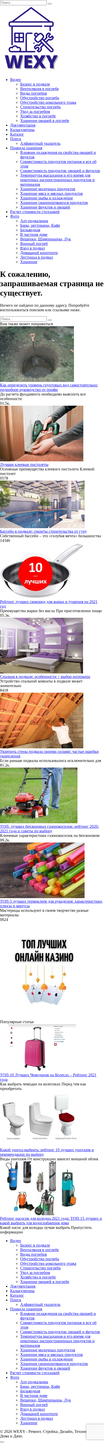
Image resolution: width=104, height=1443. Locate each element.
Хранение (28, 262)
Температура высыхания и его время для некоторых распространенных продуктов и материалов (57, 180)
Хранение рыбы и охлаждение (46, 198)
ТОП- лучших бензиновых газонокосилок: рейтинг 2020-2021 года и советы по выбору (49, 828)
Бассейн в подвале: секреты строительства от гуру (43, 531)
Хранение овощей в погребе (44, 120)
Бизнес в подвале (35, 84)
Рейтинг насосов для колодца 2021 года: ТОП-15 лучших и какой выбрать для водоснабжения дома (51, 1220)
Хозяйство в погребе (38, 116)
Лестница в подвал (36, 257)
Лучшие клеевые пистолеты (24, 464)
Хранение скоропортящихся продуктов (54, 202)
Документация (22, 125)
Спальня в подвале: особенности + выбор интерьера (45, 676)
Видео (15, 79)
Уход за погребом (35, 111)
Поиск (15, 139)
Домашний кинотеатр (39, 253)
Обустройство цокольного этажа (48, 102)
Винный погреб (34, 243)
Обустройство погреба (39, 98)
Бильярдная (30, 230)
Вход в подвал (32, 248)
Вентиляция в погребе (39, 89)
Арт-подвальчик (34, 221)
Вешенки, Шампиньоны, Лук (45, 239)
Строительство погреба (40, 107)
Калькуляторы (22, 130)
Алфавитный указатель (40, 143)
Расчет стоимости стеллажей (35, 212)
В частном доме (33, 234)
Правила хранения (26, 148)
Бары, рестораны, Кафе (40, 225)
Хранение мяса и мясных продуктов (51, 193)
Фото (14, 216)
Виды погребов (33, 93)
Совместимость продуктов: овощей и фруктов (60, 171)
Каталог (17, 134)
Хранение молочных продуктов (47, 189)
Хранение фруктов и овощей (45, 207)
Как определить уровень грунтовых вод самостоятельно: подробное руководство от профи (49, 387)
